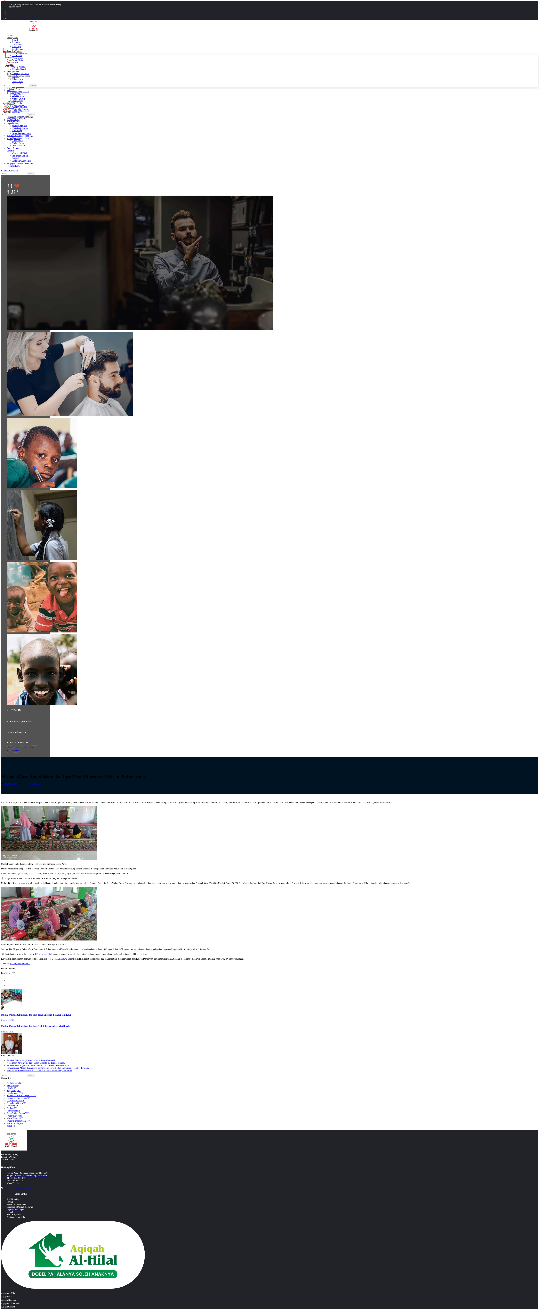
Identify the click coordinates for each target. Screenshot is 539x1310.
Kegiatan (14, 1090)
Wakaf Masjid (15, 1118)
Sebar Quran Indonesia (20, 963)
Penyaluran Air (15, 1100)
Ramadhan (14, 1111)
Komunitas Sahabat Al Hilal (21, 1095)
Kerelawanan (15, 1093)
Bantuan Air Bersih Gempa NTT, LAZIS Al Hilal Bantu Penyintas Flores (39, 1070)
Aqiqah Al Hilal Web (10, 1303)
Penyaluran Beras (16, 1103)
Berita (13, 1085)
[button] (57, 52)
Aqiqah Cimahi (8, 1307)
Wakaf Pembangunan (18, 1121)
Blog (11, 1088)
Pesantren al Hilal (44, 954)
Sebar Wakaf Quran (18, 1113)
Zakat (11, 1126)
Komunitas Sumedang (18, 1098)
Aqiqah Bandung (8, 1300)
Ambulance (14, 1083)
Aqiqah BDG (7, 1296)
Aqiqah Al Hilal (8, 1293)
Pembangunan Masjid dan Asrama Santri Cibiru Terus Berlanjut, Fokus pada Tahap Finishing (48, 1068)
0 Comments (36, 783)
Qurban (12, 1108)
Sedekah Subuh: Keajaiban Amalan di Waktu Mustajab (31, 1060)
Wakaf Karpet (14, 1116)
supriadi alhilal (10, 783)
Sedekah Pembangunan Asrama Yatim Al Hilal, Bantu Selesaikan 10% (38, 1065)
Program (13, 1105)
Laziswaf (63, 959)
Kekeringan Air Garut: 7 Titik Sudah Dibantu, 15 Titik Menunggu (36, 1063)
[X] (5, 19)
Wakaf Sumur (15, 1123)
